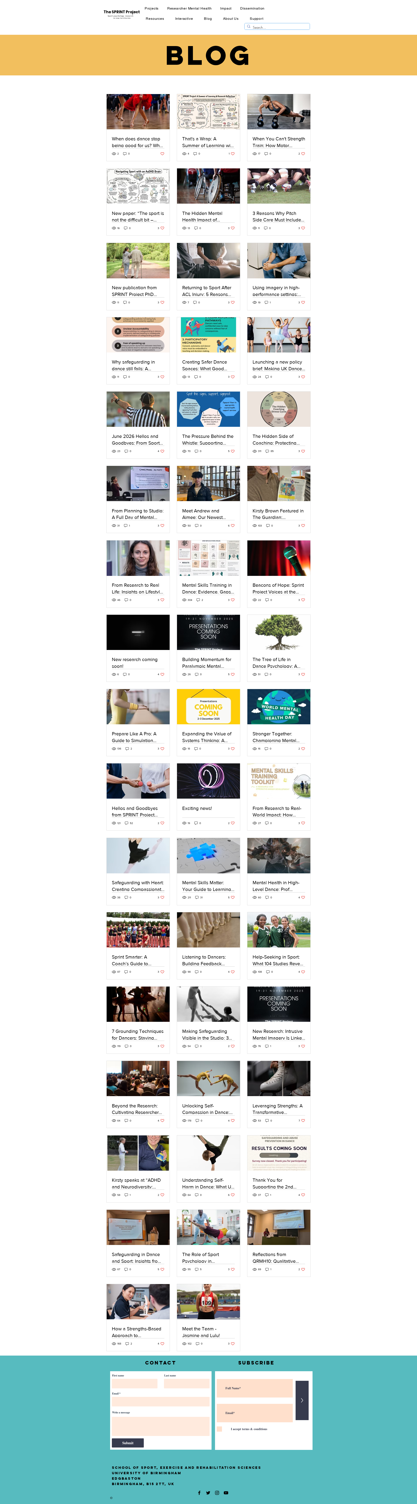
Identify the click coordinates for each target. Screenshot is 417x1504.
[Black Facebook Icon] (199, 1493)
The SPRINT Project (122, 12)
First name (118, 1375)
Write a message (121, 1412)
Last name (170, 1375)
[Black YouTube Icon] (226, 1493)
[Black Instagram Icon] (217, 1493)
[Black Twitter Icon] (208, 1493)
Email (115, 1393)
